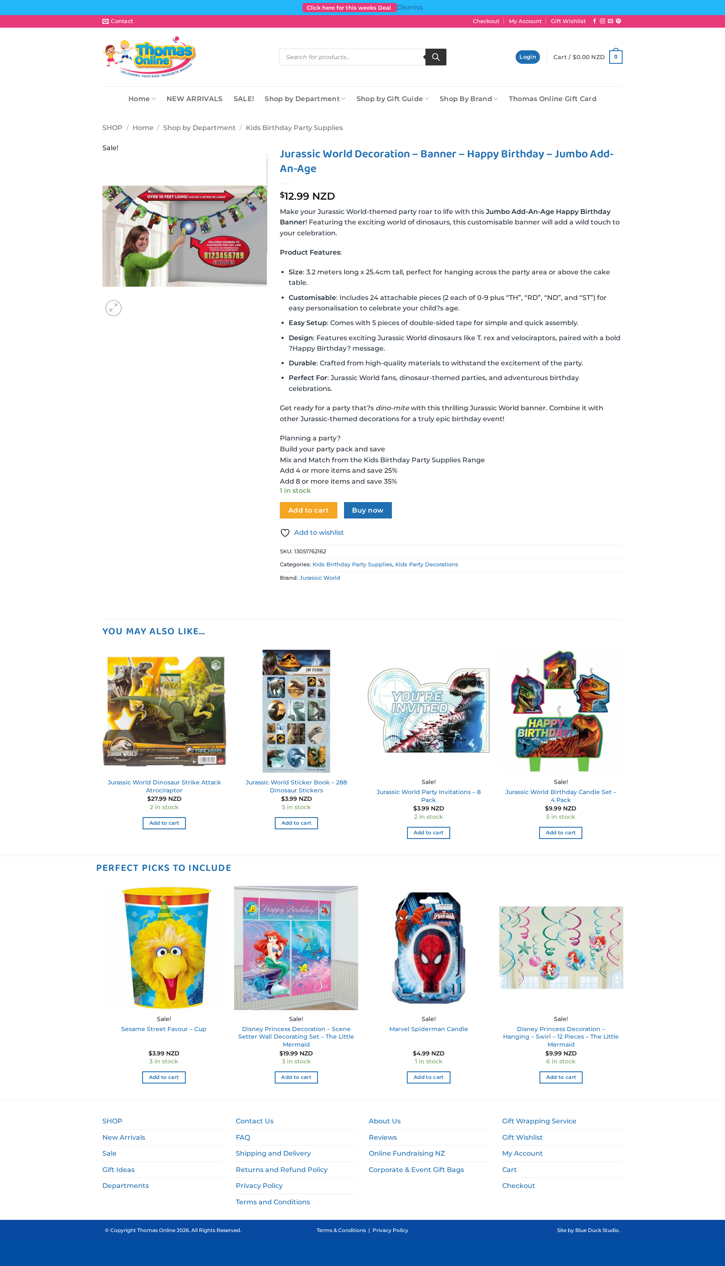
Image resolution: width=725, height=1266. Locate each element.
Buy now (367, 510)
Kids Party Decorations (426, 564)
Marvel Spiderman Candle (428, 1029)
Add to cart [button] (164, 823)
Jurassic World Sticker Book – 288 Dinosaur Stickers (296, 786)
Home (139, 99)
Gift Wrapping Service (539, 1121)
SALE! (244, 99)
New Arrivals (123, 1137)
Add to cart (308, 510)
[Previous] (102, 752)
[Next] (622, 752)
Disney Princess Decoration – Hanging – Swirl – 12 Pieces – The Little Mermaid (561, 1036)
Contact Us (255, 1121)
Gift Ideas (118, 1170)
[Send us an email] (610, 21)
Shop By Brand (466, 99)
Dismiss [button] (410, 7)
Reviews (383, 1137)
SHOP (112, 128)
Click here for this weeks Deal (350, 7)
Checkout (486, 21)
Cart (509, 1170)
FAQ (243, 1137)
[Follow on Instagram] (602, 21)
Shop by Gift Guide (390, 99)
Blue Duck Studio (597, 1230)
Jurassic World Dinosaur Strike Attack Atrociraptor (164, 786)
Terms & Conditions (341, 1230)
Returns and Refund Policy (282, 1170)
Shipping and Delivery (273, 1153)
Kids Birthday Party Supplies (294, 128)
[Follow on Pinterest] (618, 21)
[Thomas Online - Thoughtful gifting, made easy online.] (150, 57)
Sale (109, 1153)
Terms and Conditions (273, 1202)
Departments (125, 1186)
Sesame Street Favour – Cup (163, 1029)
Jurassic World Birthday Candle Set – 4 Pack (561, 796)
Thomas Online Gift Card (553, 99)
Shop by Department (302, 99)
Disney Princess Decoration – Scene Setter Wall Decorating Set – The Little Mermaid (296, 1036)
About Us (385, 1121)
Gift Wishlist (568, 21)
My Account (525, 21)
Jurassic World (320, 578)
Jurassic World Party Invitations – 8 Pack (429, 796)
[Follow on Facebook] (594, 21)
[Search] (435, 57)
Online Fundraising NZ (407, 1153)
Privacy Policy (259, 1186)
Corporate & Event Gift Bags (416, 1170)
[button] (528, 57)
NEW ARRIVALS (195, 99)
